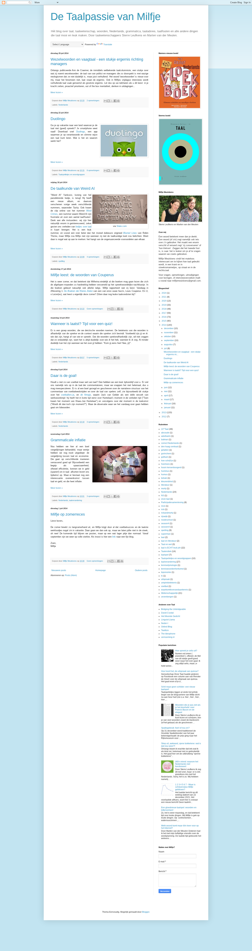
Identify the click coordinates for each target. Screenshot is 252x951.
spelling (61, 261)
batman (164, 439)
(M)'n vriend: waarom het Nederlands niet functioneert (186, 764)
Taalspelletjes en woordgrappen (71, 174)
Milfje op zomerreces (68, 514)
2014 (164, 325)
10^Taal (165, 429)
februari (168, 403)
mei (166, 391)
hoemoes (165, 464)
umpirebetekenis (169, 582)
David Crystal (167, 613)
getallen (165, 450)
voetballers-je (67, 394)
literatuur (165, 485)
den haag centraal (169, 446)
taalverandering (75, 500)
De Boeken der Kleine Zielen (78, 291)
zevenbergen (167, 597)
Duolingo (58, 119)
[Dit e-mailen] (105, 101)
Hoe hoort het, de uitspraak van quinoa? (180, 671)
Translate (107, 44)
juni (166, 387)
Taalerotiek (166, 551)
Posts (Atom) (71, 575)
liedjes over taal (83, 226)
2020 (164, 301)
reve (163, 506)
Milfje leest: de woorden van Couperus (82, 275)
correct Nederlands (170, 443)
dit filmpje (85, 394)
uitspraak (165, 579)
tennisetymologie (169, 565)
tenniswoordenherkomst (172, 569)
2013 (164, 412)
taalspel (165, 555)
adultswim (166, 436)
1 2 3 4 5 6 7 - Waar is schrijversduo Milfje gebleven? (185, 787)
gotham (164, 457)
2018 (164, 309)
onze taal (165, 499)
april (166, 395)
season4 (165, 523)
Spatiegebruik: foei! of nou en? (175, 728)
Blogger (145, 912)
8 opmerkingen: (93, 170)
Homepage (100, 570)
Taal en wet (166, 544)
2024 (164, 293)
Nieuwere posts (58, 570)
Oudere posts (141, 570)
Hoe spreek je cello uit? (186, 650)
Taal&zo (165, 630)
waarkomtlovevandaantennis (174, 590)
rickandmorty (167, 513)
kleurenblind (167, 481)
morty (163, 488)
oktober (168, 336)
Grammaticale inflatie (68, 440)
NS (162, 495)
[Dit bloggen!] (108, 101)
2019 (164, 305)
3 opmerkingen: (93, 422)
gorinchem (166, 453)
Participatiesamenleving (172, 502)
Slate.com (122, 226)
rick (162, 509)
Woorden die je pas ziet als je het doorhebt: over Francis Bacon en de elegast (187, 709)
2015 (164, 321)
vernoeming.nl (168, 637)
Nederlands (63, 105)
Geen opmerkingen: (95, 309)
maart (167, 399)
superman (166, 534)
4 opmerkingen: (93, 257)
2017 (164, 313)
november (169, 332)
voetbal (164, 586)
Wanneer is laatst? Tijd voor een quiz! (81, 324)
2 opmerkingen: (93, 100)
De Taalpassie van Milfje (106, 16)
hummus (165, 471)
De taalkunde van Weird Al (73, 188)
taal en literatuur (168, 541)
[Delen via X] (111, 101)
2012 (164, 416)
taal (163, 537)
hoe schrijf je (167, 460)
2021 (164, 297)
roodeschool (167, 520)
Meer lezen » (57, 92)
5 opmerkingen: (93, 357)
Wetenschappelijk (169, 593)
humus (164, 474)
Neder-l (164, 623)
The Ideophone (168, 634)
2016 (164, 317)
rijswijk (164, 516)
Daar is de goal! (64, 375)
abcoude (165, 432)
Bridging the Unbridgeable (173, 609)
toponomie (166, 572)
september (169, 340)
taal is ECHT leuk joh (171, 548)
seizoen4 (165, 527)
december (169, 328)
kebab (164, 478)
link (114, 536)
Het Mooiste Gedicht (170, 616)
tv (162, 576)
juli (165, 348)
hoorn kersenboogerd (171, 467)
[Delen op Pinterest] (118, 101)
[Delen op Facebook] (115, 101)
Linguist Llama (168, 619)
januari (167, 407)
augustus (168, 344)
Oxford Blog (166, 626)
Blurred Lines (130, 233)
